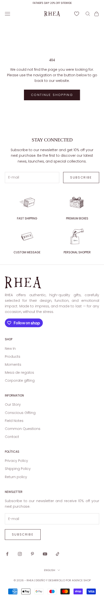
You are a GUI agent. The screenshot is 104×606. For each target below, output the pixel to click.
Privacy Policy (16, 460)
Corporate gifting (20, 380)
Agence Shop (81, 580)
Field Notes (14, 420)
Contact (12, 436)
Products (12, 356)
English (49, 570)
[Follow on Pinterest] (32, 554)
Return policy (16, 476)
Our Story (13, 404)
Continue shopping (52, 95)
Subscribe (81, 177)
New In (10, 348)
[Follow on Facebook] (7, 554)
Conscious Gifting (20, 412)
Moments (13, 364)
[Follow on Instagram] (19, 554)
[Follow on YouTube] (45, 554)
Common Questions (22, 428)
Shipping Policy (18, 468)
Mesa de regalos (19, 372)
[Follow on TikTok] (57, 554)
